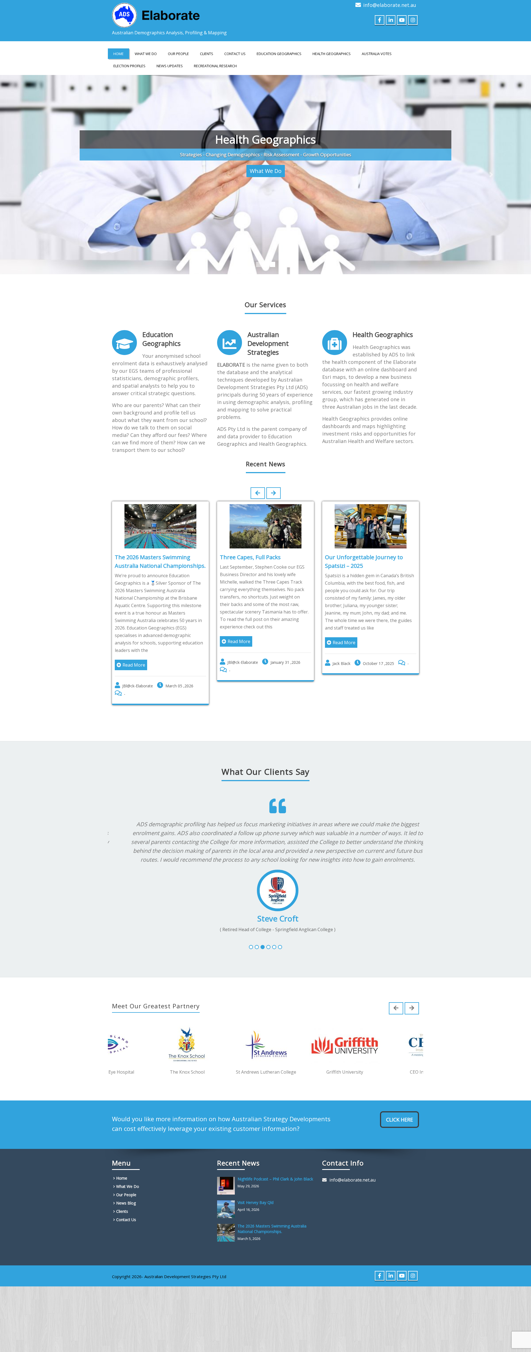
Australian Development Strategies (268, 330)
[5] (274, 935)
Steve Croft (265, 906)
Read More (134, 652)
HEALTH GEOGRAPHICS (332, 53)
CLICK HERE (399, 1107)
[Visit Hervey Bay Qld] (227, 1197)
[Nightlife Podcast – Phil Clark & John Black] (227, 1173)
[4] (268, 935)
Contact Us (235, 53)
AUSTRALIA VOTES (377, 53)
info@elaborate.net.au (389, 5)
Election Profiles (129, 65)
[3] (263, 935)
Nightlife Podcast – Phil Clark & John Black (275, 1166)
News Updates (170, 65)
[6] (280, 935)
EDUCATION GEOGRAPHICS (279, 53)
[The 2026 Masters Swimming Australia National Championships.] (227, 1220)
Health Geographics (383, 322)
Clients (206, 53)
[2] (257, 935)
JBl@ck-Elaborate (137, 673)
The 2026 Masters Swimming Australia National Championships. (272, 1216)
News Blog (126, 1190)
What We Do (146, 53)
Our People (178, 53)
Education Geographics (161, 326)
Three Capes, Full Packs (250, 544)
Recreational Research (215, 65)
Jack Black (341, 651)
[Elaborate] (156, 13)
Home (118, 53)
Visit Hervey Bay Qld (256, 1190)
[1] (251, 935)
